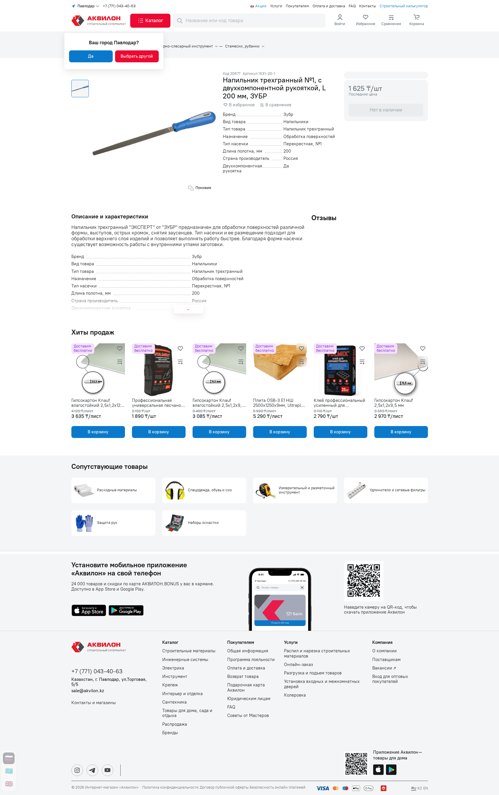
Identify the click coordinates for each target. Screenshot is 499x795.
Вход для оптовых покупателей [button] (390, 679)
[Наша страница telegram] (92, 770)
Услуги (276, 6)
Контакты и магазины (93, 702)
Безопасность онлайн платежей (278, 787)
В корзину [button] (98, 431)
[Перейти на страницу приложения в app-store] (88, 611)
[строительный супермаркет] (99, 21)
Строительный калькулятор (404, 6)
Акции (261, 6)
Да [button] (91, 56)
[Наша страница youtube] (107, 770)
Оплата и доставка (329, 6)
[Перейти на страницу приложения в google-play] (126, 611)
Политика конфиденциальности (170, 787)
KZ (419, 788)
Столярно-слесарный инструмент (183, 46)
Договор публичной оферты (224, 787)
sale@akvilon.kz (87, 690)
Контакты (367, 6)
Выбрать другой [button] (137, 56)
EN (425, 788)
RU (413, 788)
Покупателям (297, 6)
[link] (366, 21)
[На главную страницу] (99, 647)
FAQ (352, 6)
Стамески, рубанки (242, 46)
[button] (150, 21)
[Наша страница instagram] (77, 770)
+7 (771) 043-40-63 (119, 6)
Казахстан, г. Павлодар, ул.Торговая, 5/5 (109, 682)
